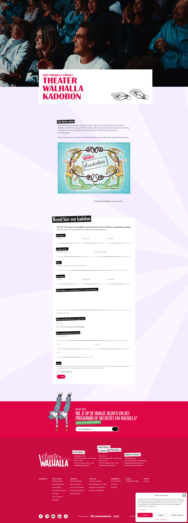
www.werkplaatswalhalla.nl (133, 465)
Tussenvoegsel (86, 238)
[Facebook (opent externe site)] (41, 516)
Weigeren (161, 515)
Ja (61, 323)
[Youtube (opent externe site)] (53, 516)
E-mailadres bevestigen (101, 252)
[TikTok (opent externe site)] (66, 516)
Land (58, 353)
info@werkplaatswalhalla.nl (133, 463)
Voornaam (59, 238)
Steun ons (92, 479)
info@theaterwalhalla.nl (82, 465)
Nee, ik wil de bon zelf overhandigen (72, 327)
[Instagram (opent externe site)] (47, 516)
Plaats (58, 344)
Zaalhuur (73, 479)
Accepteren (145, 515)
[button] (184, 495)
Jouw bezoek (57, 479)
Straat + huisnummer (62, 336)
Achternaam (110, 238)
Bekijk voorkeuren (177, 515)
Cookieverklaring (135, 516)
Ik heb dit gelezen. (66, 372)
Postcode (97, 344)
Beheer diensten (142, 510)
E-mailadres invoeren (62, 252)
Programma (43, 479)
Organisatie (115, 479)
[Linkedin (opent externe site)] (59, 516)
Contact (128, 479)
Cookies (157, 519)
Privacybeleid (163, 519)
